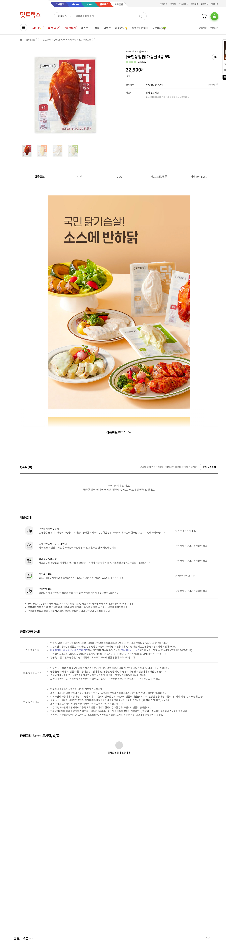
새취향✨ (37, 28)
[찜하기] (208, 938)
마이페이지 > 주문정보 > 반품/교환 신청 (69, 650)
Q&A (119, 176)
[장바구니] (204, 16)
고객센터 (214, 4)
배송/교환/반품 (159, 176)
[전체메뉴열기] (23, 27)
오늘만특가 (70, 28)
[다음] (111, 96)
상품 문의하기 (209, 467)
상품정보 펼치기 (116, 432)
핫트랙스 (62, 16)
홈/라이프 (30, 39)
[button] (215, 57)
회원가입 (164, 4)
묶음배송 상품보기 (179, 97)
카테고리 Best (198, 176)
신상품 (96, 28)
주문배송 (194, 4)
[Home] (21, 39)
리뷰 (79, 176)
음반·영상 (53, 28)
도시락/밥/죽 (85, 39)
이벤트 (107, 28)
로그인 (173, 4)
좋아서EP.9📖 (140, 28)
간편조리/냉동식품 (63, 39)
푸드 (44, 39)
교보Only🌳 (159, 28)
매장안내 (204, 4)
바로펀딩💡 (121, 28)
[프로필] (214, 16)
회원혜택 (182, 4)
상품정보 (40, 176)
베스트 (84, 28)
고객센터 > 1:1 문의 (130, 650)
